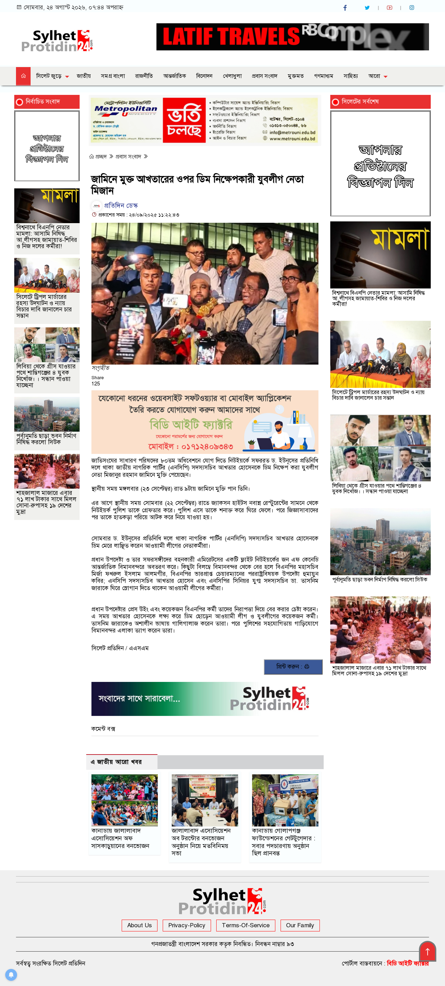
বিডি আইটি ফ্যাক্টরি (408, 963)
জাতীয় (84, 76)
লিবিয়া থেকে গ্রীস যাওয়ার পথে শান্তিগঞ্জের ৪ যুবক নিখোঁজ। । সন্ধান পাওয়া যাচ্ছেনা (46, 376)
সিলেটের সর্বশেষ (360, 101)
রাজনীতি (144, 76)
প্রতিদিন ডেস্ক (120, 206)
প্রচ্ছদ (101, 156)
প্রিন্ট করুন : (290, 666)
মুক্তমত (296, 76)
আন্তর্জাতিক (174, 76)
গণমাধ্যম (323, 76)
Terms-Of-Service (246, 925)
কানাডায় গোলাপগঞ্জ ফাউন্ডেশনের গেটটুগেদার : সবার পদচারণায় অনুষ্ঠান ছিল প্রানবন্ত (283, 842)
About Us (139, 925)
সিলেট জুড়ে (49, 76)
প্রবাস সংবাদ (264, 76)
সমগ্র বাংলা (113, 76)
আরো (374, 76)
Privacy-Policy (186, 925)
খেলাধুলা (232, 76)
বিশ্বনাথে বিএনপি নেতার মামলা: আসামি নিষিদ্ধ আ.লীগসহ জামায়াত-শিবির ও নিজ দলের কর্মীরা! (46, 237)
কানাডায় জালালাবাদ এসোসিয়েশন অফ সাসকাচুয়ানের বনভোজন (120, 838)
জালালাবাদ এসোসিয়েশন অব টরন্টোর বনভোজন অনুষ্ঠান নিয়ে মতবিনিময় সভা (201, 842)
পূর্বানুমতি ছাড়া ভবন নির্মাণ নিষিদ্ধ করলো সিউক (46, 439)
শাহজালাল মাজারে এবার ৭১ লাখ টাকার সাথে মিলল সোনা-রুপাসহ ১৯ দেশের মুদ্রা (46, 502)
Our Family (300, 925)
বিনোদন (204, 76)
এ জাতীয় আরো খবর (116, 762)
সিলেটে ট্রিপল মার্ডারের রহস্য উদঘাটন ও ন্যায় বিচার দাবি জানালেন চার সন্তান (44, 306)
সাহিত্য (351, 76)
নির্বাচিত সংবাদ (43, 101)
